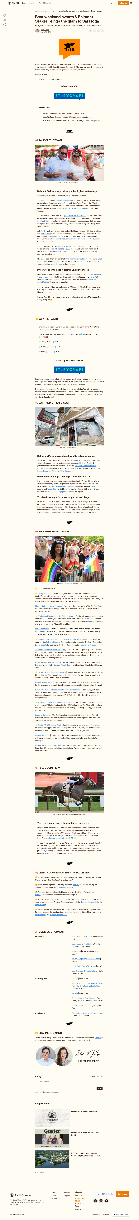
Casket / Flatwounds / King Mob (84, 1005)
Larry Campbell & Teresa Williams (85, 971)
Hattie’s (93, 486)
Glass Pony (76, 951)
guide (89, 621)
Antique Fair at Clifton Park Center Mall (50, 745)
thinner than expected (64, 200)
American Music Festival (44, 662)
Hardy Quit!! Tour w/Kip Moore (84, 966)
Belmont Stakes (52, 642)
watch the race (56, 264)
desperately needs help (90, 902)
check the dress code (64, 251)
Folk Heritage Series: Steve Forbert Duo (87, 1013)
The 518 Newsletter (41, 11)
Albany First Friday (45, 593)
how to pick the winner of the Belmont (73, 246)
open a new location (82, 460)
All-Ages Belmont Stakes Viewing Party (50, 650)
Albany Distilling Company (62, 471)
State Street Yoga (42, 629)
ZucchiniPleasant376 (58, 915)
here (37, 397)
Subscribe (123, 3)
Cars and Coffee (41, 715)
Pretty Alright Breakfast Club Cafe (64, 486)
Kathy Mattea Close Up (81, 936)
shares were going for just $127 (60, 838)
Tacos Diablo (52, 489)
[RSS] (106, 1200)
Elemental (58, 606)
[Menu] (130, 2)
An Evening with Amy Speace (84, 998)
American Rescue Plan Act (85, 466)
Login (113, 3)
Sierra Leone (46, 234)
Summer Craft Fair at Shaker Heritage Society (55, 702)
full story (95, 512)
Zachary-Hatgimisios (65, 583)
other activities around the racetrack (79, 259)
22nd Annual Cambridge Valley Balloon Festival (56, 616)
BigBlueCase (40, 905)
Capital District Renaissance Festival (52, 672)
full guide (41, 645)
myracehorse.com (49, 853)
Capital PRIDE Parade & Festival (50, 725)
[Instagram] (101, 1200)
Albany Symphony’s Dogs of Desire (86, 959)
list (96, 481)
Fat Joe (75, 993)
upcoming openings (60, 491)
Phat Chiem (45, 30)
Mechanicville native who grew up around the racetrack (72, 239)
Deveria (75, 978)
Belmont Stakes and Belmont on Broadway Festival (58, 639)
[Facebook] (95, 1200)
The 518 (98, 1038)
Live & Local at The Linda (82, 944)
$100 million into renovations (75, 216)
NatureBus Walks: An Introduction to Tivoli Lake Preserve (57, 690)
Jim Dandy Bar (43, 221)
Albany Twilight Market (44, 682)
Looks (72, 334)
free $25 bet (56, 249)
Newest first (95, 1076)
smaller (75, 885)
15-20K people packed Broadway (75, 208)
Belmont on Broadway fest (91, 645)
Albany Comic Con (42, 735)
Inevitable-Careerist (65, 887)
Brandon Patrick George (63, 665)
